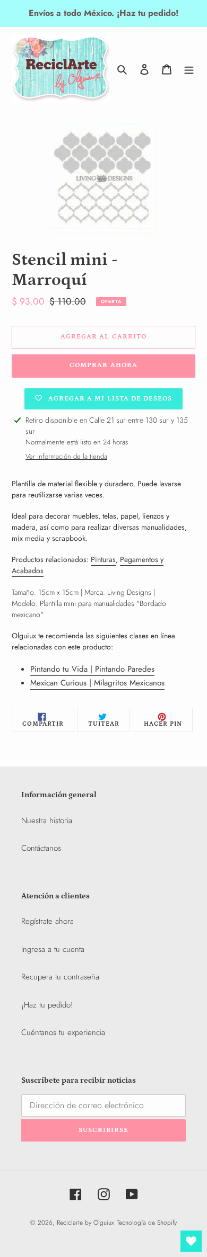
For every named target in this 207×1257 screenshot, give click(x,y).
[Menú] (189, 68)
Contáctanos (41, 848)
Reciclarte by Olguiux (85, 1222)
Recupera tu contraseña (60, 977)
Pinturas (103, 559)
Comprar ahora (103, 365)
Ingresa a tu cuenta (52, 949)
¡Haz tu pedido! (47, 1005)
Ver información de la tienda (66, 456)
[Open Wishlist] (191, 1241)
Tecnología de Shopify (147, 1222)
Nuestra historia (46, 820)
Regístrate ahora (47, 921)
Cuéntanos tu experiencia (63, 1032)
